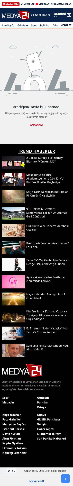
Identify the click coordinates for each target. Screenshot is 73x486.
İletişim (42, 424)
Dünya (41, 407)
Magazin (8, 402)
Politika (44, 25)
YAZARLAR (29, 4)
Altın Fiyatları (11, 438)
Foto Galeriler (11, 419)
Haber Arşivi (45, 429)
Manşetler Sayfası (14, 424)
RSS (12, 470)
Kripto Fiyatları (12, 443)
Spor (34, 25)
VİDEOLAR (44, 4)
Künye (41, 415)
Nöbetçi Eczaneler (14, 453)
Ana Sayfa (8, 25)
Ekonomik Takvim (14, 448)
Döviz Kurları (11, 434)
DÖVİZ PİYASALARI (62, 4)
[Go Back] (65, 478)
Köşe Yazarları (12, 415)
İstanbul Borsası (13, 429)
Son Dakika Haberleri (51, 438)
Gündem (22, 25)
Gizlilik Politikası (48, 419)
